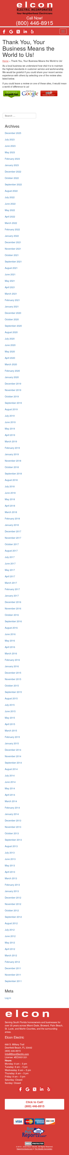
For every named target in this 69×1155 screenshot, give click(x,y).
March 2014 (11, 801)
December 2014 (13, 749)
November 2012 (13, 904)
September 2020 (13, 325)
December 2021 (13, 242)
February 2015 (12, 737)
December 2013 (13, 820)
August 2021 (11, 268)
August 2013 (11, 846)
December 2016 (13, 602)
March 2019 (11, 441)
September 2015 (13, 692)
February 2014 (12, 807)
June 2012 (10, 936)
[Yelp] (32, 32)
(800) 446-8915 (34, 23)
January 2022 (12, 235)
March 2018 (11, 512)
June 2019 (10, 422)
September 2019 (13, 402)
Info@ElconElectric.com (17, 1054)
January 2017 (12, 595)
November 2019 (13, 390)
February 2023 (12, 158)
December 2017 (13, 531)
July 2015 (10, 704)
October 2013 (12, 833)
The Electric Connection (43, 1149)
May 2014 (10, 788)
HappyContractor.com (25, 1149)
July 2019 (10, 415)
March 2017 (11, 582)
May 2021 (10, 280)
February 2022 (12, 229)
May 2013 (10, 865)
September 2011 (13, 981)
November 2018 (13, 460)
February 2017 (12, 589)
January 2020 (12, 377)
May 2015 (10, 717)
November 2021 (13, 248)
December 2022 (13, 171)
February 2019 (12, 447)
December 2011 (13, 968)
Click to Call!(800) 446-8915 (34, 1104)
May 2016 (10, 640)
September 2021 (13, 261)
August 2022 (11, 190)
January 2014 (12, 814)
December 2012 (13, 897)
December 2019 (13, 383)
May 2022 (10, 210)
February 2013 (12, 884)
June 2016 (10, 634)
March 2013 (11, 878)
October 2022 (12, 178)
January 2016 (12, 666)
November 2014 (13, 756)
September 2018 (13, 473)
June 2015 (10, 711)
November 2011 (13, 974)
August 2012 (11, 923)
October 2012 (12, 910)
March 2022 (11, 223)
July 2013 (10, 852)
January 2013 (12, 891)
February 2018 (12, 518)
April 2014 (10, 794)
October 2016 (12, 614)
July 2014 (10, 775)
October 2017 (12, 544)
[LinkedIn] (25, 32)
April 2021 (10, 287)
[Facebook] (4, 32)
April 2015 (10, 724)
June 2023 (10, 145)
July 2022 (10, 197)
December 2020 (13, 312)
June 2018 (10, 492)
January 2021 (12, 306)
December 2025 (13, 133)
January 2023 (12, 165)
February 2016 (12, 659)
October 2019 (12, 396)
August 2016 (11, 627)
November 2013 (13, 826)
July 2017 (10, 557)
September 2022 (13, 184)
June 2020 (10, 345)
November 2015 (13, 679)
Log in (8, 998)
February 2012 (12, 961)
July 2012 (10, 929)
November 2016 (13, 608)
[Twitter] (18, 32)
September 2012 (13, 916)
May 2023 (10, 152)
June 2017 (10, 563)
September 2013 (13, 839)
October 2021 (12, 255)
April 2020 (10, 357)
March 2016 (11, 653)
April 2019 (10, 435)
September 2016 (13, 621)
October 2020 (12, 319)
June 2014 (10, 781)
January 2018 (12, 525)
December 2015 (13, 672)
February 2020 (12, 370)
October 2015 (12, 685)
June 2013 (10, 859)
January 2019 (12, 454)
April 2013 (10, 871)
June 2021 (10, 274)
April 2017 (10, 576)
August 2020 (11, 332)
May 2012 (10, 942)
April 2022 (10, 216)
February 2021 (12, 300)
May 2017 (10, 569)
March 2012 (11, 955)
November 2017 (13, 537)
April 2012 (10, 949)
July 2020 (10, 338)
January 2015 (12, 743)
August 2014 (11, 769)
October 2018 (12, 467)
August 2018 (11, 480)
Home (5, 60)
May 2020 (10, 351)
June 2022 (10, 203)
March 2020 (11, 364)
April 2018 (10, 505)
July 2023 (10, 139)
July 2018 (10, 486)
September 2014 (13, 762)
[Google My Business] (11, 32)
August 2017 (11, 550)
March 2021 (11, 293)
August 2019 (11, 409)
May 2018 (10, 499)
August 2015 (11, 698)
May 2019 (10, 428)
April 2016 (10, 647)
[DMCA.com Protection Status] (34, 1143)
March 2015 (11, 730)
